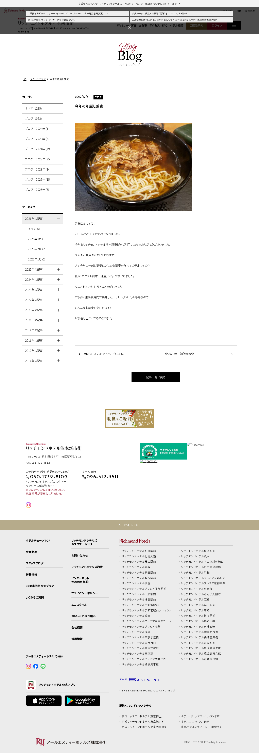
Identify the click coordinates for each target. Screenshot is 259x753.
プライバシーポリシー (84, 593)
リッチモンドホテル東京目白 (139, 643)
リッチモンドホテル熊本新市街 (199, 632)
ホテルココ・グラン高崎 (195, 721)
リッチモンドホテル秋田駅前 (139, 572)
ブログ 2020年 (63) (38, 139)
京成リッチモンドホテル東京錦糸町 (143, 721)
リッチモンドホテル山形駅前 (139, 594)
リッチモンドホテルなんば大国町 (201, 594)
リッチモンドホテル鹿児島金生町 (201, 648)
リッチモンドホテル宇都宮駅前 (140, 605)
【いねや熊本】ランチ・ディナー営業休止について (51, 19)
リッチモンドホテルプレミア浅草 (141, 626)
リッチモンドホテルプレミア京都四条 (203, 583)
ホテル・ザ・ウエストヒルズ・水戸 (200, 716)
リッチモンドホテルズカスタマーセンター (84, 542)
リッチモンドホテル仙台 (136, 583)
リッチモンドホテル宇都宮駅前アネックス (147, 610)
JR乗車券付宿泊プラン (40, 586)
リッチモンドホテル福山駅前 (198, 605)
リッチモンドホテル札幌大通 (139, 556)
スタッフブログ (35, 563)
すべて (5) (34, 229)
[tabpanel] (129, 418)
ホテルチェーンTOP (38, 540)
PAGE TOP (132, 525)
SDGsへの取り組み (83, 616)
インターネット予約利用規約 (80, 580)
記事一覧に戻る (156, 377)
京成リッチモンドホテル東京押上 (142, 716)
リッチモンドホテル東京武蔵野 (140, 648)
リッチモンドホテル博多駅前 (198, 616)
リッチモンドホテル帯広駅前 (139, 561)
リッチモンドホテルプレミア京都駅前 (203, 578)
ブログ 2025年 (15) (38, 179)
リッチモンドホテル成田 (136, 616)
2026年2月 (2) (37, 249)
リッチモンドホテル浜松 (195, 572)
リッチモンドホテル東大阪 (197, 589)
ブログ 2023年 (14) (38, 169)
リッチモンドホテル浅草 (136, 632)
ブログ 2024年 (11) (38, 129)
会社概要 (77, 627)
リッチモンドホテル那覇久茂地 (199, 659)
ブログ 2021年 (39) (38, 149)
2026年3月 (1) (37, 239)
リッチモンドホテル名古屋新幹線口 (202, 561)
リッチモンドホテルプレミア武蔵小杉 (144, 659)
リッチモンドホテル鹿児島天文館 (201, 653)
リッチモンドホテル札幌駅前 (139, 551)
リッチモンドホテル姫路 (195, 599)
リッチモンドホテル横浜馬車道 (140, 664)
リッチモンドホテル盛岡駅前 (139, 578)
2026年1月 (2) (37, 259)
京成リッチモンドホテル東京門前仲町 (145, 727)
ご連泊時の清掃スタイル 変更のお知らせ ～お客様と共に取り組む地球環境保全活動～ (175, 19)
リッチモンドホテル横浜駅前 (198, 551)
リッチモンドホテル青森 (136, 567)
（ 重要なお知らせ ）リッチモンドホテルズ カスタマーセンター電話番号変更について (69, 13)
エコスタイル (79, 605)
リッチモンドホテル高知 (195, 610)
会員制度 (31, 552)
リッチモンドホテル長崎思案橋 (199, 637)
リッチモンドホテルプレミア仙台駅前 (144, 589)
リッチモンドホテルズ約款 (87, 567)
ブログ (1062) (33, 118)
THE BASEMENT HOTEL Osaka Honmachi (149, 690)
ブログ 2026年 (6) (37, 190)
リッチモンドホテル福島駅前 (139, 599)
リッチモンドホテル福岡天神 (198, 621)
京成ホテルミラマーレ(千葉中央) (201, 727)
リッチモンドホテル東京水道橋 (140, 637)
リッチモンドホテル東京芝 (137, 653)
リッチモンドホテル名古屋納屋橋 (201, 567)
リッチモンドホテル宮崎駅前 (198, 643)
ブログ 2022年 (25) (38, 159)
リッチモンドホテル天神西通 (198, 626)
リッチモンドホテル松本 (195, 556)
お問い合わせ (79, 555)
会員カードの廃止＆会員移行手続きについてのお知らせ (159, 13)
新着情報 (31, 574)
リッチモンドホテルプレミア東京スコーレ (146, 621)
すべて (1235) (33, 108)
